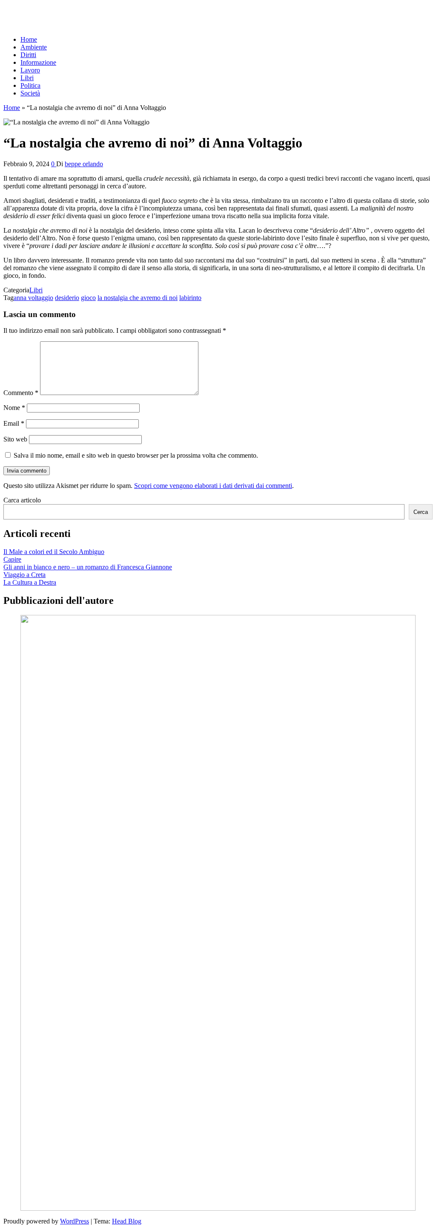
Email (13, 423)
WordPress (74, 1221)
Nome (14, 407)
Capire (12, 559)
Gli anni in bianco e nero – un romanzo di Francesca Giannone (87, 567)
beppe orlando (84, 163)
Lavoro (30, 70)
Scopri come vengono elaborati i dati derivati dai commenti (213, 485)
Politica (30, 85)
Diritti (28, 54)
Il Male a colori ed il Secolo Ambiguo (53, 551)
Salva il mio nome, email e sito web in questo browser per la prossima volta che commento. (136, 455)
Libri (27, 77)
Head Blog (126, 1221)
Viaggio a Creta (24, 574)
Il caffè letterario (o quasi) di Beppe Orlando (62, 10)
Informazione (38, 62)
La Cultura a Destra (29, 582)
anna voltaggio (33, 297)
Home (28, 39)
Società (30, 93)
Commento (20, 392)
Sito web (15, 439)
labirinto (190, 297)
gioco (88, 297)
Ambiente (33, 47)
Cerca (420, 512)
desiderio (67, 297)
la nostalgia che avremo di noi (138, 297)
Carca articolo (22, 500)
